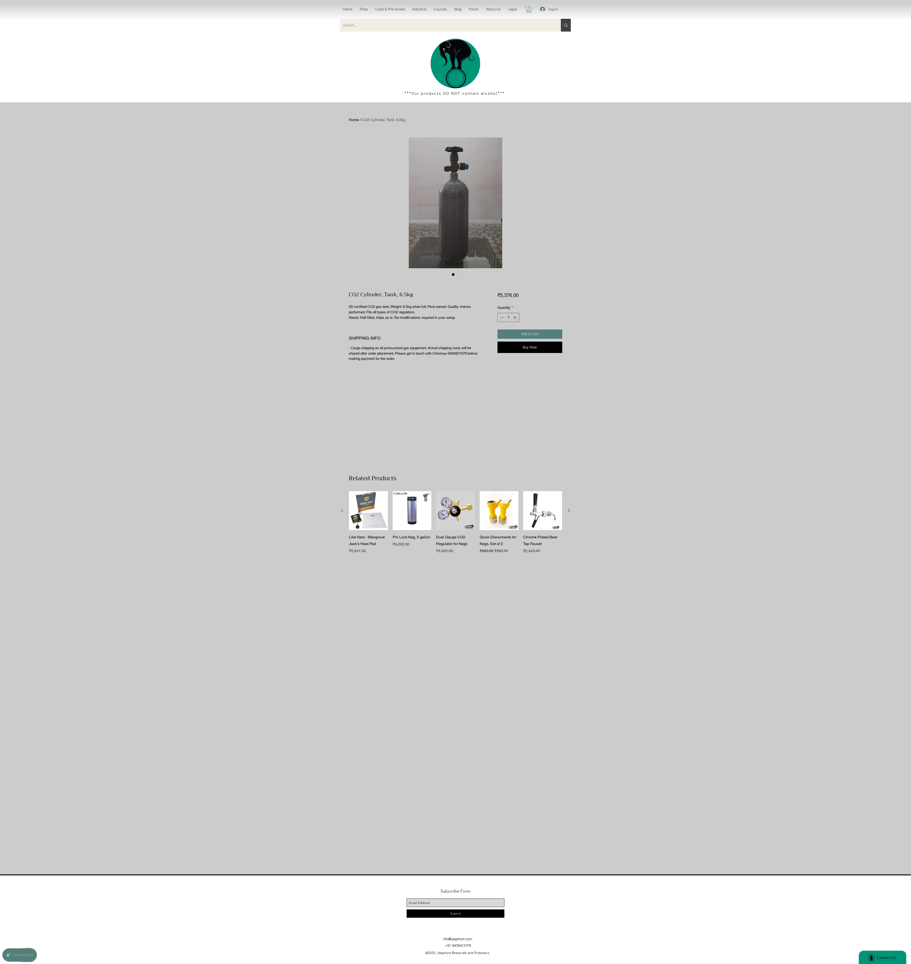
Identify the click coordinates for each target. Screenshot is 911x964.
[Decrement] (501, 317)
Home (354, 120)
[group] (455, 526)
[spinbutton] (508, 317)
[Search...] (566, 25)
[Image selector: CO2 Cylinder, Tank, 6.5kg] (453, 274)
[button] (363, 9)
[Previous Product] (342, 510)
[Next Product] (569, 510)
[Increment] (515, 317)
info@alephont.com (457, 939)
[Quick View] (368, 510)
